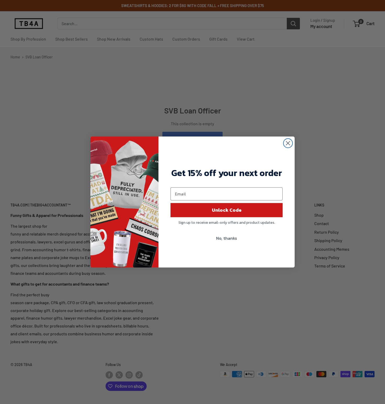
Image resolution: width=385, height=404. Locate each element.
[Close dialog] (288, 143)
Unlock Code (226, 210)
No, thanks (226, 238)
